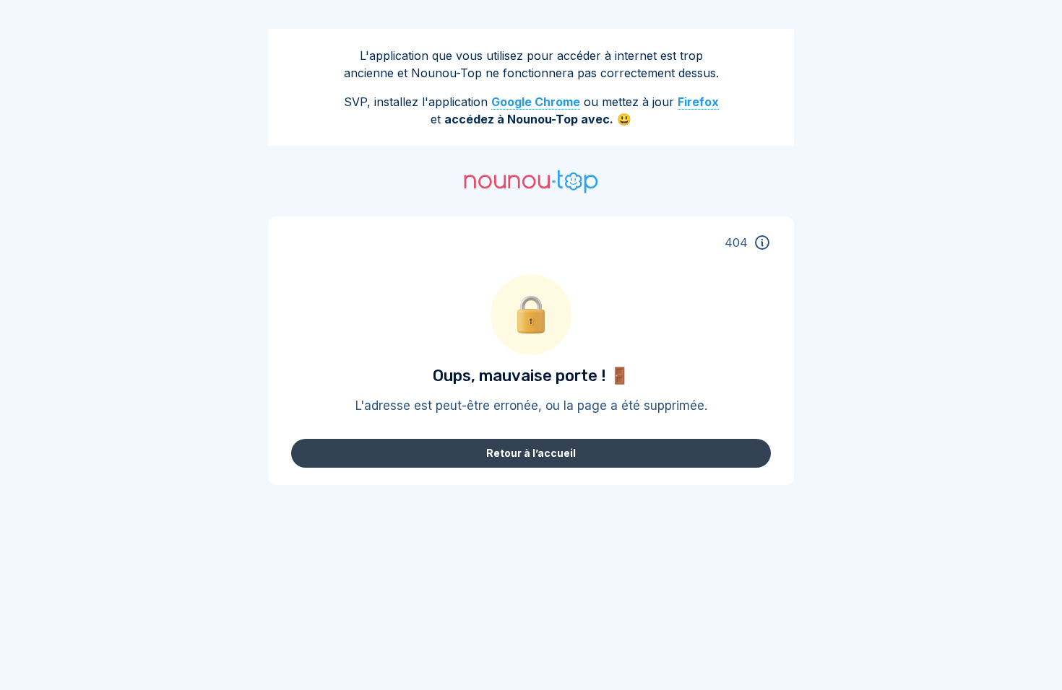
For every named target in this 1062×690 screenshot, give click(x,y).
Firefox (698, 102)
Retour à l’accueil (531, 453)
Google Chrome (535, 102)
